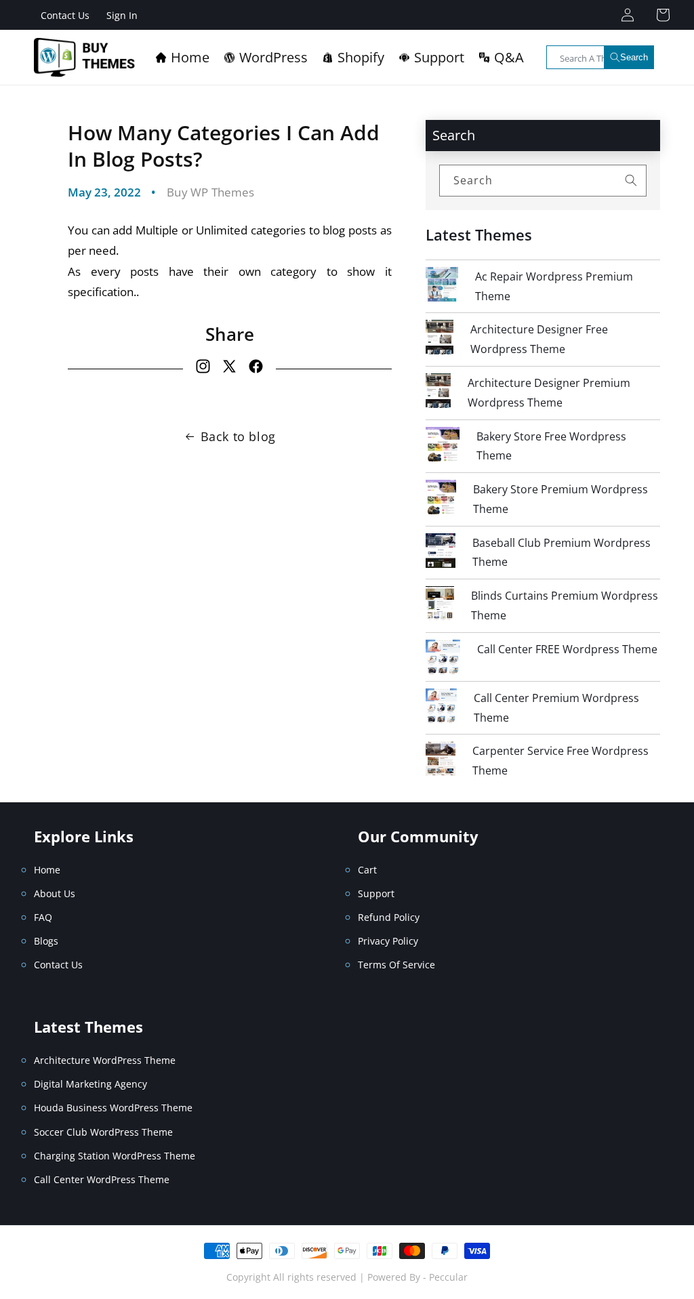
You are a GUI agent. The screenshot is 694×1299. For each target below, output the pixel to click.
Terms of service (396, 964)
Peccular (448, 1277)
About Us (54, 893)
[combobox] (600, 57)
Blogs (46, 940)
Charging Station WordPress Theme (114, 1155)
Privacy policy (388, 940)
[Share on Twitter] (229, 369)
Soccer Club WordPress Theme (103, 1132)
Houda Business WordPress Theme (113, 1107)
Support (376, 893)
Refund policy (389, 917)
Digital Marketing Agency (90, 1083)
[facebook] (256, 369)
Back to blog (238, 436)
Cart (367, 869)
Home (47, 869)
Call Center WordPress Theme (101, 1179)
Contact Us (65, 15)
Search (634, 57)
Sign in (122, 15)
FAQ (43, 917)
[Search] (631, 180)
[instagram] (203, 369)
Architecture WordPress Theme (105, 1060)
